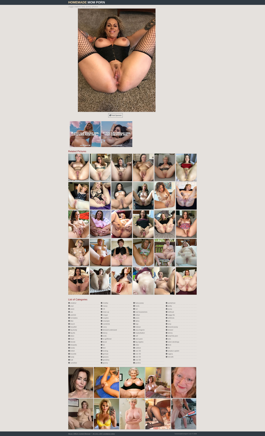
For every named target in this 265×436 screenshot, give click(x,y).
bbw (71, 321)
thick (169, 345)
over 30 (138, 351)
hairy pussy (139, 303)
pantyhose (171, 303)
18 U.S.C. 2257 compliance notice (104, 434)
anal (71, 306)
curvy (104, 327)
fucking (105, 351)
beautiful (73, 327)
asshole (73, 315)
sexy (169, 324)
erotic (104, 336)
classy (104, 306)
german (105, 354)
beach (72, 324)
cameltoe (73, 363)
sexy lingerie (140, 330)
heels (137, 306)
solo (169, 339)
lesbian (138, 327)
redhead (170, 312)
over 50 (138, 357)
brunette (73, 354)
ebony (104, 333)
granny (105, 363)
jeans (137, 318)
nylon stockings (173, 342)
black (72, 339)
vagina (170, 354)
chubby (105, 303)
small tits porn (172, 336)
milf (136, 336)
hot (136, 309)
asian (72, 309)
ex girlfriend (106, 339)
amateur (73, 303)
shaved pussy (172, 327)
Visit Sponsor (116, 115)
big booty (73, 330)
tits (168, 348)
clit (103, 309)
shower (170, 330)
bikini (72, 336)
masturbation (140, 333)
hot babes (74, 318)
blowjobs (73, 345)
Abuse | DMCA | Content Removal (79, 434)
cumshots (106, 324)
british (72, 351)
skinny (170, 333)
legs (136, 324)
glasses (105, 357)
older (137, 345)
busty (72, 357)
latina (137, 321)
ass (71, 312)
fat (103, 345)
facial (104, 342)
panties (138, 363)
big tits (72, 333)
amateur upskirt (173, 351)
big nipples (139, 342)
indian (137, 315)
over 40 (138, 354)
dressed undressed (109, 330)
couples (105, 318)
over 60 (138, 360)
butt (71, 360)
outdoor (138, 348)
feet (103, 348)
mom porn (139, 339)
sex (168, 321)
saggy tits (171, 315)
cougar (105, 315)
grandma (105, 360)
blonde (72, 342)
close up (105, 312)
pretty (169, 306)
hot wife (170, 357)
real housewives (141, 312)
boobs (72, 348)
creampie (106, 321)
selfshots (170, 318)
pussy (169, 309)
